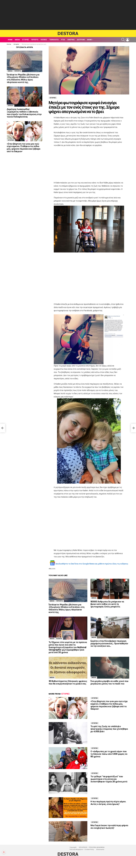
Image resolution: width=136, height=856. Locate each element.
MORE (89, 40)
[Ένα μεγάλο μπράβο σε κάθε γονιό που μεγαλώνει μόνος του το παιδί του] (110, 668)
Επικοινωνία (100, 849)
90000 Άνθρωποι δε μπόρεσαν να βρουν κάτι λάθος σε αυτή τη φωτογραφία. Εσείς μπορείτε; (107, 604)
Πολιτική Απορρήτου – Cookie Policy (82, 849)
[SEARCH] (123, 39)
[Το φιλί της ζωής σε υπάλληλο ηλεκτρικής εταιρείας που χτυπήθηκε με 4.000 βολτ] (68, 733)
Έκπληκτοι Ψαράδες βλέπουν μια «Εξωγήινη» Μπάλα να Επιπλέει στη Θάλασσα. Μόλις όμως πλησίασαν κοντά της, (66, 608)
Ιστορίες (25, 40)
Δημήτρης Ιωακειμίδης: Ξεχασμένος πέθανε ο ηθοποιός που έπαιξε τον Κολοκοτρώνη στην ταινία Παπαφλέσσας (24, 113)
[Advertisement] (68, 15)
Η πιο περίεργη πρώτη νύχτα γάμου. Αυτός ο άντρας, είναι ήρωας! (108, 803)
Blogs (52, 569)
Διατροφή (81, 40)
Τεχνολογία (54, 40)
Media (17, 40)
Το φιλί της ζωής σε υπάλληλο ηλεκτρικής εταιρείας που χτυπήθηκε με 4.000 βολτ (109, 729)
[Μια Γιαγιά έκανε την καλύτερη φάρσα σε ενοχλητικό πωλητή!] (68, 831)
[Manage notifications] (4, 852)
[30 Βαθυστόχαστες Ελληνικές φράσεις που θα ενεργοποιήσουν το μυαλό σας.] (68, 668)
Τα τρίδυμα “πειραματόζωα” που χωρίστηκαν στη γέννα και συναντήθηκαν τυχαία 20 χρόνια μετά (109, 779)
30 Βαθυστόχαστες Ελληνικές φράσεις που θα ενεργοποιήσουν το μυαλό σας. (68, 682)
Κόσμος (44, 40)
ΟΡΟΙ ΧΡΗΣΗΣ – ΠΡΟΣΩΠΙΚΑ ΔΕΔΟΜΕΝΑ (91, 847)
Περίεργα (34, 40)
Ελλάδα (10, 105)
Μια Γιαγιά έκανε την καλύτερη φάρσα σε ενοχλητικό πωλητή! (109, 826)
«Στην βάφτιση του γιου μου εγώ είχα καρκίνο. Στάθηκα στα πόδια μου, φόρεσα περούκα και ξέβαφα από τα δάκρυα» (109, 705)
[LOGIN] (127, 39)
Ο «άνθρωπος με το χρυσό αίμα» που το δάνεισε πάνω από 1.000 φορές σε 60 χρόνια (109, 754)
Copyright (73, 847)
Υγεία (63, 40)
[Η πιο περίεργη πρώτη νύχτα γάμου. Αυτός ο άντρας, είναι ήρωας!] (68, 807)
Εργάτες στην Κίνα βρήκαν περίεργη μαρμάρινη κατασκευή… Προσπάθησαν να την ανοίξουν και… (109, 643)
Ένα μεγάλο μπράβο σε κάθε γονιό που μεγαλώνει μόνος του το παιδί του (109, 682)
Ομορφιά (70, 40)
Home (10, 40)
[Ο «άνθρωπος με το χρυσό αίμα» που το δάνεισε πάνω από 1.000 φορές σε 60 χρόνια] (68, 758)
